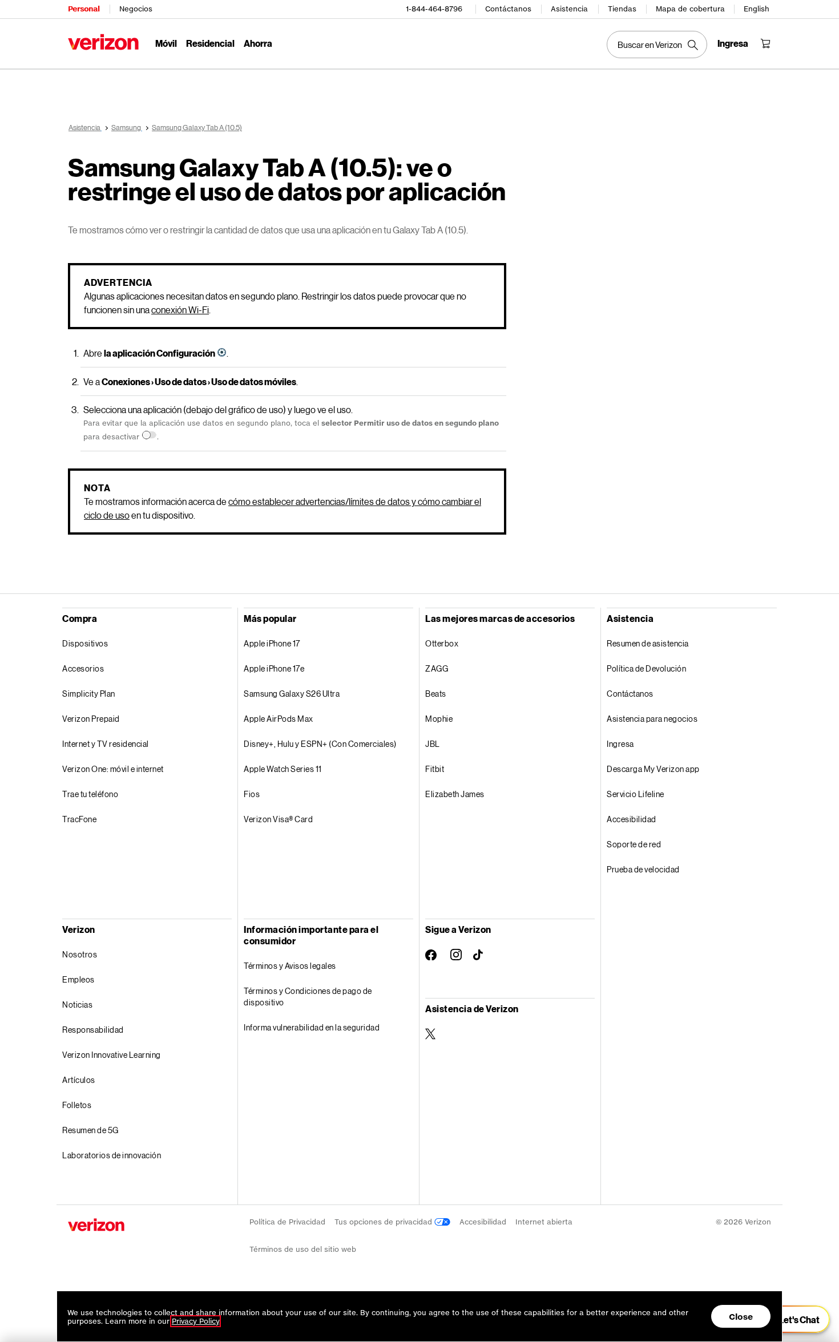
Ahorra (258, 43)
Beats (435, 693)
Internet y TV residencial (105, 744)
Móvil (166, 43)
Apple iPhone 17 (272, 643)
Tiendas (622, 9)
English (756, 9)
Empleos (78, 979)
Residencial (210, 43)
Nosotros (79, 954)
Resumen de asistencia (648, 643)
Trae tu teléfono (90, 794)
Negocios (135, 9)
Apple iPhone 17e (274, 668)
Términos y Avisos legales (290, 966)
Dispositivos (85, 643)
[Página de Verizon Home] (103, 42)
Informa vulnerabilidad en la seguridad (312, 1027)
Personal (83, 9)
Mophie (439, 718)
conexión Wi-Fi (180, 309)
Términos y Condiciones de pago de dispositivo (308, 996)
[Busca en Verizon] (657, 44)
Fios (252, 794)
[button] (792, 1319)
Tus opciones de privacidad (384, 1222)
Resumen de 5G (90, 1130)
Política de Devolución (646, 668)
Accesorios (83, 668)
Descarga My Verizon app (653, 769)
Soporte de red (634, 844)
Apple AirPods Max (278, 718)
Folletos (76, 1105)
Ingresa (620, 744)
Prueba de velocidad (643, 869)
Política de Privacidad (287, 1222)
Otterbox (441, 643)
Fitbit (434, 769)
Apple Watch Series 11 (283, 769)
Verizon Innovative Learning (111, 1055)
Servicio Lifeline (635, 794)
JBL (432, 744)
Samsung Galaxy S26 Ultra (292, 693)
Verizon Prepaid (91, 718)
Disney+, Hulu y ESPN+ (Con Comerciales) (320, 744)
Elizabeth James (455, 794)
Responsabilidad (93, 1029)
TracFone (79, 819)
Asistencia (569, 9)
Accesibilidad (631, 819)
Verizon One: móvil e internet (113, 769)
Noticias (77, 1004)
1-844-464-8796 (434, 9)
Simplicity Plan (88, 693)
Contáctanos (508, 9)
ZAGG (436, 668)
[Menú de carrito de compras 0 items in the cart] (765, 43)
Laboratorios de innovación (111, 1155)
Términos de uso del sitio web (302, 1249)
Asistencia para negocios (652, 718)
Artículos (78, 1080)
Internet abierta (543, 1222)
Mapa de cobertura (690, 9)
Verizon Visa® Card (278, 819)
